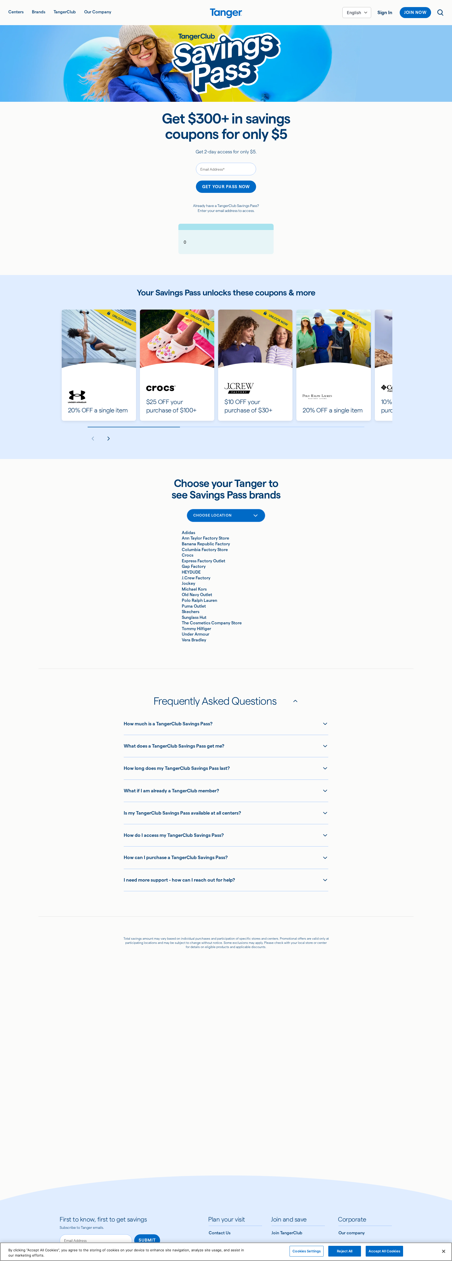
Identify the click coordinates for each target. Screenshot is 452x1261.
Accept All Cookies (384, 1251)
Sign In (384, 12)
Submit (147, 1240)
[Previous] (93, 438)
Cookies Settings (306, 1251)
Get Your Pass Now (226, 186)
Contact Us (219, 1233)
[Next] (108, 438)
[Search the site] (440, 12)
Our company (351, 1233)
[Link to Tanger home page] (226, 12)
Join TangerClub (287, 1233)
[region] (226, 1251)
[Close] (443, 1251)
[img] (226, 13)
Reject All (344, 1251)
